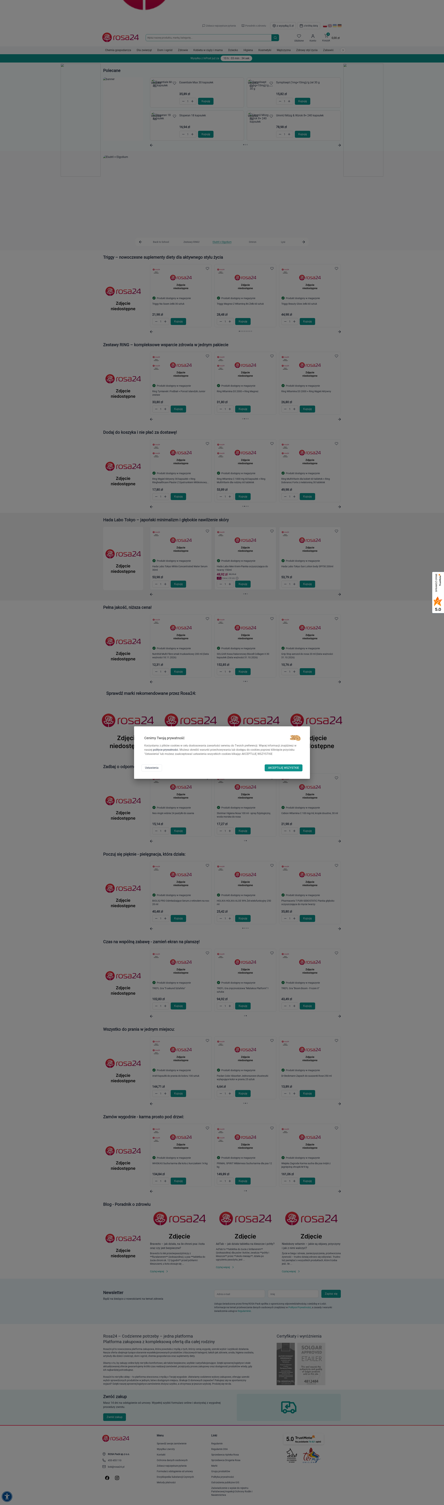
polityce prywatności (165, 749)
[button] (295, 738)
